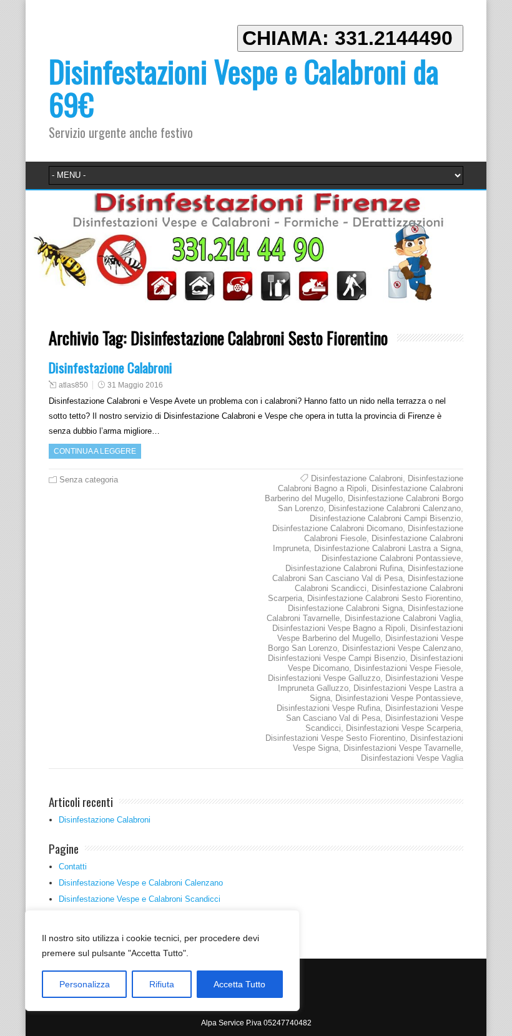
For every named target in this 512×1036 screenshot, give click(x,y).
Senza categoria (88, 479)
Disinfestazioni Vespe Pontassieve (398, 698)
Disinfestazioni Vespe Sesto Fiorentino (335, 738)
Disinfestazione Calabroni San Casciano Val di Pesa (367, 573)
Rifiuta (161, 984)
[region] (162, 960)
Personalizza (84, 984)
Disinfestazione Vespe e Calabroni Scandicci (139, 899)
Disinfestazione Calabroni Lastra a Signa (387, 548)
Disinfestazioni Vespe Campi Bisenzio (336, 658)
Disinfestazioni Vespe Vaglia (412, 758)
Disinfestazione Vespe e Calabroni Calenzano (141, 882)
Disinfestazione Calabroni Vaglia (403, 618)
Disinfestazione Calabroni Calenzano (394, 508)
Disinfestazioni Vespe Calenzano (401, 648)
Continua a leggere (95, 451)
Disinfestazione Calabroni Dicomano (337, 528)
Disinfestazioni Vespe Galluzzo (324, 678)
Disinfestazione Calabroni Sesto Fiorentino (384, 598)
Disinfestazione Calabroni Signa (345, 608)
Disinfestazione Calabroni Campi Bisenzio (385, 518)
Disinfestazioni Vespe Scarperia (403, 728)
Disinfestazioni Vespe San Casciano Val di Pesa (374, 713)
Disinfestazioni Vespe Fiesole (407, 668)
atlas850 (73, 385)
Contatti (73, 866)
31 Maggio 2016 (135, 385)
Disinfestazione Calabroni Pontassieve (391, 558)
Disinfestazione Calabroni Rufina (344, 568)
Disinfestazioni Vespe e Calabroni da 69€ (243, 87)
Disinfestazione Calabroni (110, 367)
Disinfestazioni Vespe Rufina (328, 708)
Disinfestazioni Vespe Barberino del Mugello (370, 633)
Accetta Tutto (239, 984)
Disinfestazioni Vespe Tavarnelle (402, 748)
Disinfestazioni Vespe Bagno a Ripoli (338, 628)
